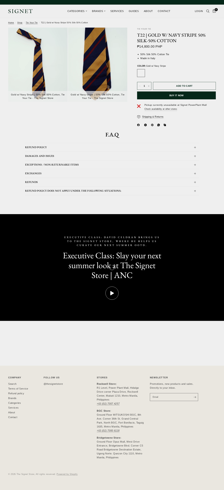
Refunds (31, 182)
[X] (146, 125)
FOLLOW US (52, 377)
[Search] (208, 11)
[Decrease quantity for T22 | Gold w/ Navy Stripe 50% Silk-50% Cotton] (139, 86)
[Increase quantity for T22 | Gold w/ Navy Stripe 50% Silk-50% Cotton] (148, 86)
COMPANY (14, 377)
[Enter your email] (195, 397)
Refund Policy (36, 147)
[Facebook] (139, 125)
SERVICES (117, 11)
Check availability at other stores (160, 109)
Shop (19, 23)
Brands (12, 398)
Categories (14, 402)
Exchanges (33, 173)
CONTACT (164, 11)
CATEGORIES (76, 11)
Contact (12, 417)
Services (13, 407)
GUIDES (134, 11)
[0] (213, 11)
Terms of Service (18, 388)
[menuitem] (77, 11)
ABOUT (148, 11)
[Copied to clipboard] (165, 125)
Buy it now (176, 95)
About (11, 412)
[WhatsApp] (159, 125)
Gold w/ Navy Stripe (141, 73)
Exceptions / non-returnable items (52, 164)
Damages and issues (39, 156)
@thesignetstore (53, 383)
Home (11, 23)
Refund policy (16, 393)
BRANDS (97, 11)
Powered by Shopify (67, 474)
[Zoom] (61, 34)
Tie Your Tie (32, 23)
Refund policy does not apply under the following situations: (73, 190)
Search (12, 383)
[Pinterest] (153, 125)
